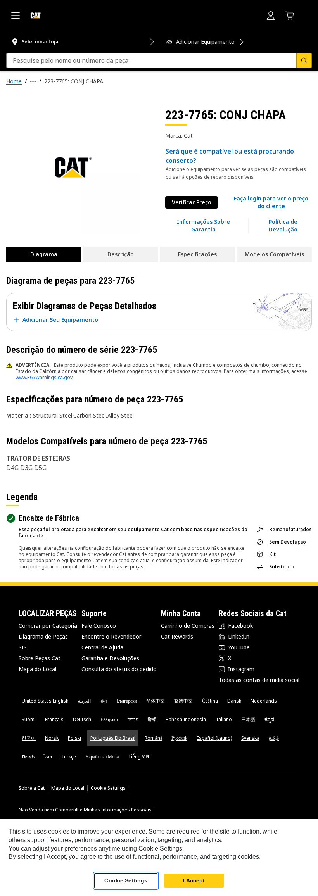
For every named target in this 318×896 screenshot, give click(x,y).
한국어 (29, 738)
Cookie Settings (108, 788)
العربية (84, 700)
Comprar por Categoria (48, 625)
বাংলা (103, 700)
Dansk (234, 700)
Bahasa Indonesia (186, 719)
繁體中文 (183, 700)
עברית (132, 719)
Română (153, 738)
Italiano (223, 719)
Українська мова (102, 756)
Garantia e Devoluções (110, 658)
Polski (74, 738)
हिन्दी (152, 719)
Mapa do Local (37, 669)
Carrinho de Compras (187, 625)
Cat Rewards (177, 636)
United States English (45, 700)
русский (179, 738)
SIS (23, 647)
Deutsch (82, 719)
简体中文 (155, 700)
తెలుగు (28, 756)
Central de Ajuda (102, 647)
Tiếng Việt (138, 756)
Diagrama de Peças (43, 636)
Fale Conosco (98, 625)
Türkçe (68, 756)
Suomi (29, 719)
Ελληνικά (109, 719)
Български (127, 700)
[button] (271, 202)
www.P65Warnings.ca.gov (44, 377)
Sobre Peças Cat (39, 658)
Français (54, 719)
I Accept (194, 880)
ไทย (48, 756)
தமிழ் (274, 738)
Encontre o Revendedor (111, 636)
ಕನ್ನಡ (269, 719)
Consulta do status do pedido (119, 669)
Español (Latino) (214, 738)
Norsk (52, 738)
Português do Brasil (112, 738)
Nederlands (264, 700)
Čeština (210, 700)
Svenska (250, 738)
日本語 (248, 719)
